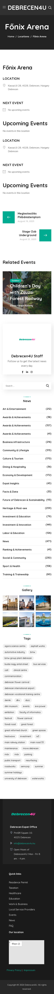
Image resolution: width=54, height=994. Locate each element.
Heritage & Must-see (15, 508)
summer (39, 766)
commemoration (13, 676)
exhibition (9, 712)
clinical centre (20, 670)
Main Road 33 (37, 742)
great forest (27, 724)
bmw (32, 652)
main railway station (15, 742)
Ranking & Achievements (17, 549)
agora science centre (15, 646)
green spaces (39, 730)
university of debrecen (16, 778)
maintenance (11, 748)
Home (11, 36)
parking (28, 754)
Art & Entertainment (14, 408)
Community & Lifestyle (16, 450)
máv (17, 754)
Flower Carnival (24, 718)
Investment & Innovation (17, 524)
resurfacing (31, 760)
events (26, 706)
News (6, 541)
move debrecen (31, 748)
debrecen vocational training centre (22, 694)
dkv (18, 700)
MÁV (7, 754)
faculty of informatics (30, 712)
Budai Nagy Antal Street (16, 664)
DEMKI (8, 700)
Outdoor (16, 280)
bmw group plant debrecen (18, 658)
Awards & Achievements (17, 417)
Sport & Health (11, 566)
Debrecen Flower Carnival (17, 682)
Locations (23, 36)
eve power (40, 706)
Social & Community (14, 557)
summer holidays (13, 772)
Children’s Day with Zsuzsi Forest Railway (26, 292)
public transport (12, 760)
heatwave (10, 736)
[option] (27, 292)
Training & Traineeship (16, 574)
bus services (39, 664)
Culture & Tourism (13, 458)
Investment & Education (16, 516)
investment (25, 736)
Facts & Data (10, 491)
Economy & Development (17, 475)
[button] (49, 7)
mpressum (29, 970)
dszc (27, 700)
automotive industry (15, 652)
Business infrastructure (16, 442)
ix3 (37, 736)
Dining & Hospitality (14, 466)
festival (8, 718)
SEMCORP (25, 766)
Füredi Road (10, 724)
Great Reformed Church (16, 730)
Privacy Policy (14, 970)
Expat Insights (11, 483)
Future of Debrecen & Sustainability (24, 499)
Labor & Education (13, 533)
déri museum (11, 706)
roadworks (10, 766)
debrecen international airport (19, 688)
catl (6, 670)
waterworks (38, 778)
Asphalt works (38, 646)
